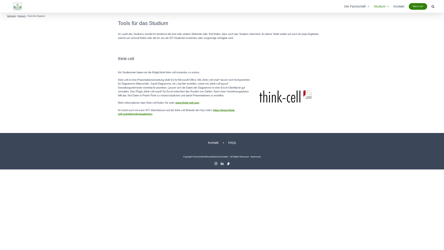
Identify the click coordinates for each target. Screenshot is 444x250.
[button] (433, 6)
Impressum (255, 157)
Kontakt (213, 142)
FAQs (232, 142)
